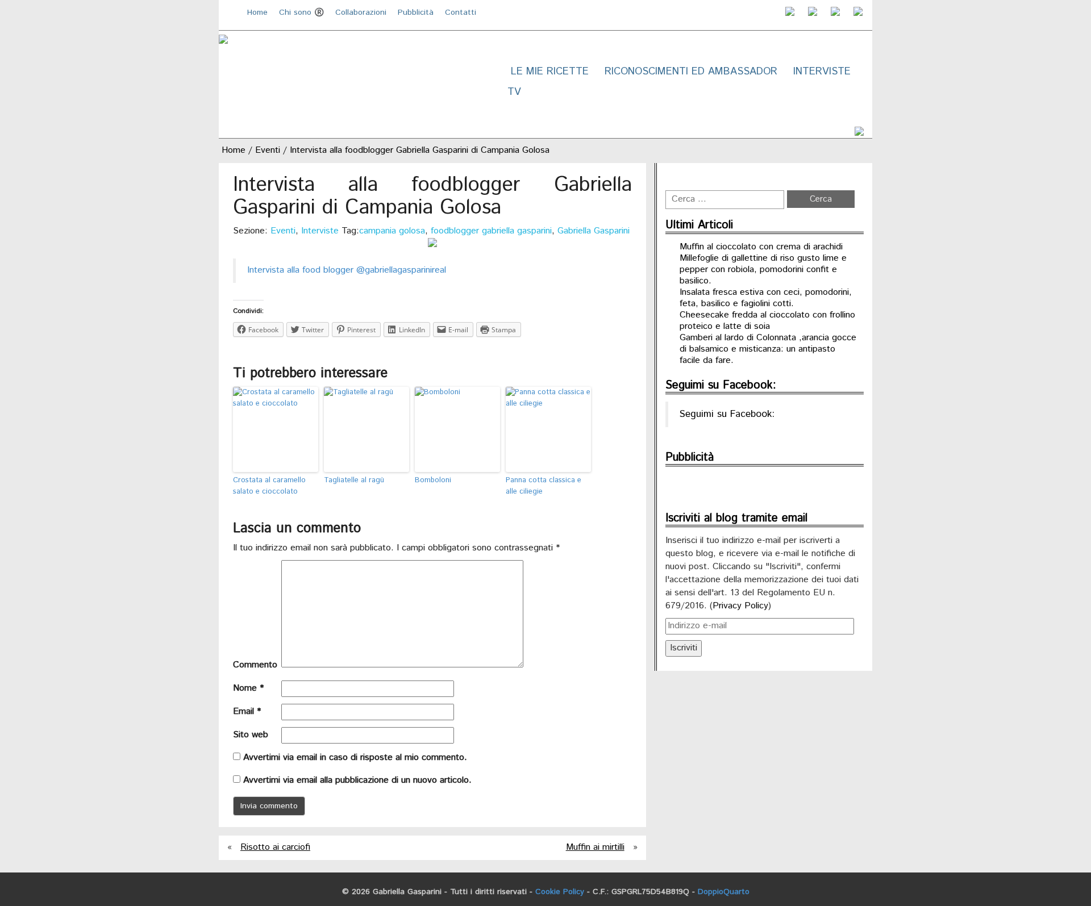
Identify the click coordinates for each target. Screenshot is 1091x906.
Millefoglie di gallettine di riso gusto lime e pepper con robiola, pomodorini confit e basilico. (763, 269)
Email (247, 711)
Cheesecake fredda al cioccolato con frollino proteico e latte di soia (767, 320)
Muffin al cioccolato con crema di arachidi (761, 246)
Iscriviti (683, 647)
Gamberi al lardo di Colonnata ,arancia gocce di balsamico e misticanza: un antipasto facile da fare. (768, 349)
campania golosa (392, 230)
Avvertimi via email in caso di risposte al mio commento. (355, 757)
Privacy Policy (740, 605)
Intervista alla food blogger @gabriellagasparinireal (346, 270)
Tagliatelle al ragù (354, 480)
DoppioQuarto (723, 891)
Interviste (822, 71)
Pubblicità (416, 12)
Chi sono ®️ (301, 12)
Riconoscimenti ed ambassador (691, 71)
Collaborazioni (360, 12)
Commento (255, 665)
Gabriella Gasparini (593, 230)
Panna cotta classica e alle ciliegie (543, 486)
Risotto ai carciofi (275, 847)
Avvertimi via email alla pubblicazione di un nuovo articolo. (357, 780)
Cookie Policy (559, 891)
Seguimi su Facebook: (720, 385)
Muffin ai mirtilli (595, 847)
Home (257, 12)
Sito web (250, 735)
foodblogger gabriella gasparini (491, 230)
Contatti (460, 12)
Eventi (267, 150)
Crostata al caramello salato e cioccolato (269, 486)
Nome (248, 688)
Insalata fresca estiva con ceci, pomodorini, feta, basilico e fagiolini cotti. (766, 298)
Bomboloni (433, 480)
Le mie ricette (550, 71)
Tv (514, 92)
